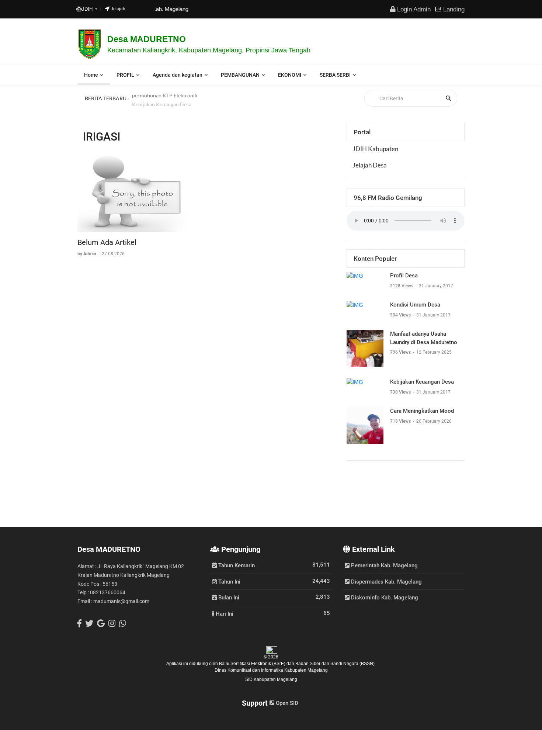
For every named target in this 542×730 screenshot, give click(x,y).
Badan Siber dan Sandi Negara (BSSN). (335, 663)
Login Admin (413, 9)
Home (91, 75)
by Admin (87, 253)
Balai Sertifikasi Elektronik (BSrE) (252, 663)
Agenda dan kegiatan (177, 75)
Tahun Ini (228, 581)
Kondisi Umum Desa (415, 304)
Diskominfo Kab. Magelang (384, 597)
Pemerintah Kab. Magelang (384, 565)
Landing (453, 9)
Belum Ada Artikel (106, 242)
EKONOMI (289, 75)
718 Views (401, 421)
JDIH (88, 9)
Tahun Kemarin (236, 565)
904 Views (401, 315)
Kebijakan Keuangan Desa (161, 107)
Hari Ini (223, 613)
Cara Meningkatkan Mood (422, 411)
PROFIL (125, 75)
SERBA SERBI (335, 75)
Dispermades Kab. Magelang (386, 581)
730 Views (401, 392)
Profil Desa (404, 275)
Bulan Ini (228, 597)
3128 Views (402, 285)
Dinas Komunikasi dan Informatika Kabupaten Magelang (271, 670)
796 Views (401, 352)
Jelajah (117, 8)
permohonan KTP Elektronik (164, 98)
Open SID (286, 703)
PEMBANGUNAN (240, 75)
